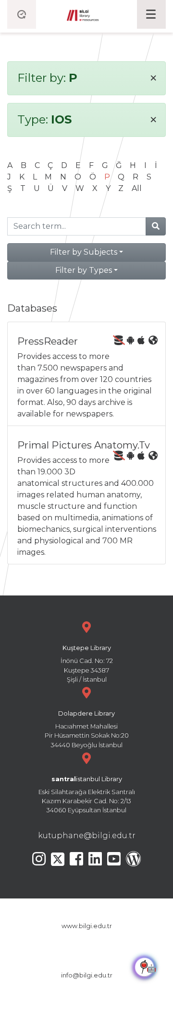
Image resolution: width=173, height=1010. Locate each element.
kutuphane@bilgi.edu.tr (87, 835)
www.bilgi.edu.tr (87, 926)
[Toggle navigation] (151, 14)
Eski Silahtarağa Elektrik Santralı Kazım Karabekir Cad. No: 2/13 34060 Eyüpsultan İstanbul (86, 794)
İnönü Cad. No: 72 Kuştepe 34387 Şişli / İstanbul (87, 663)
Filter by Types (83, 270)
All (137, 188)
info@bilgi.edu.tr (86, 975)
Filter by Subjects (83, 252)
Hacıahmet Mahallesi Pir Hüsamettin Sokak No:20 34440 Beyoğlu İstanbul (87, 729)
